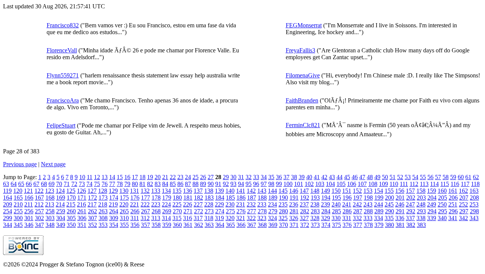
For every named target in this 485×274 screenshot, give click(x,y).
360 (177, 225)
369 (272, 225)
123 (49, 190)
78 (120, 184)
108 (372, 184)
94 (241, 184)
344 (7, 225)
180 (177, 197)
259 (60, 211)
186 (241, 197)
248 (421, 204)
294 (431, 211)
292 (410, 211)
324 (272, 218)
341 (452, 218)
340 (442, 218)
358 (156, 225)
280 (283, 211)
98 (271, 184)
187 (251, 197)
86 (180, 184)
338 (421, 218)
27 (211, 177)
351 (81, 225)
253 (474, 204)
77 (112, 184)
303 (50, 218)
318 (208, 218)
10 (82, 177)
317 (198, 218)
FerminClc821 (303, 125)
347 (39, 225)
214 (60, 204)
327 (304, 218)
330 (336, 218)
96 (256, 184)
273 (209, 211)
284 (325, 211)
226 (187, 204)
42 (324, 177)
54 (415, 177)
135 (176, 190)
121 (28, 190)
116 (455, 184)
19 (150, 177)
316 (187, 218)
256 (28, 211)
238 (314, 204)
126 (81, 190)
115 (444, 184)
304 (60, 218)
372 (304, 225)
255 (18, 211)
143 (261, 190)
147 (304, 190)
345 (18, 225)
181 (187, 197)
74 (89, 184)
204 (431, 197)
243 (367, 204)
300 (18, 218)
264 (113, 211)
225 (176, 204)
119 (7, 190)
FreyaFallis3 (300, 50)
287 (357, 211)
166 (28, 197)
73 (82, 184)
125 (70, 190)
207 (463, 197)
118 (475, 184)
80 (135, 184)
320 (230, 218)
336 (399, 218)
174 (113, 197)
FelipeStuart (61, 125)
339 (431, 218)
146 (293, 190)
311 (134, 218)
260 (71, 211)
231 (240, 204)
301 (28, 218)
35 (271, 177)
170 (71, 197)
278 (262, 211)
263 (103, 211)
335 (389, 218)
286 (347, 211)
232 (251, 204)
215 (70, 204)
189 (272, 197)
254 (7, 211)
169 (60, 197)
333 (367, 218)
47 (362, 177)
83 (158, 184)
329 (325, 218)
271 (187, 211)
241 (346, 204)
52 (400, 177)
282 (304, 211)
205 (442, 197)
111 (404, 184)
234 (272, 204)
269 (166, 211)
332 (357, 218)
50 (385, 177)
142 (251, 190)
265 (124, 211)
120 (17, 190)
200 (389, 197)
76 (105, 184)
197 (357, 197)
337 (410, 218)
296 (453, 211)
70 (59, 184)
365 (230, 225)
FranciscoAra (63, 100)
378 (368, 225)
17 (135, 177)
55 (423, 177)
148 (314, 190)
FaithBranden (302, 100)
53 (408, 177)
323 (261, 218)
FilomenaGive (303, 75)
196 (347, 197)
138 (208, 190)
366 (241, 225)
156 (399, 190)
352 (92, 225)
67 (36, 184)
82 (150, 184)
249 (431, 204)
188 (262, 197)
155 (389, 190)
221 (134, 204)
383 (421, 225)
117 (465, 184)
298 (474, 211)
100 (288, 184)
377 (357, 225)
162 (463, 190)
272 (198, 211)
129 (113, 190)
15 (120, 177)
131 (134, 190)
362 (198, 225)
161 (452, 190)
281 (294, 211)
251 (452, 204)
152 (357, 190)
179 (166, 197)
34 (264, 177)
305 (71, 218)
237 (304, 204)
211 (28, 204)
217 (92, 204)
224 (166, 204)
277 (251, 211)
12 (97, 177)
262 (92, 211)
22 (173, 177)
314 (166, 218)
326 (293, 218)
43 (332, 177)
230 (230, 204)
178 (156, 197)
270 (177, 211)
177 (145, 197)
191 (294, 197)
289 (378, 211)
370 (283, 225)
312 (145, 218)
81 (142, 184)
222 (145, 204)
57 (438, 177)
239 (325, 204)
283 (315, 211)
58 (446, 177)
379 (378, 225)
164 (7, 197)
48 (370, 177)
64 (14, 184)
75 (97, 184)
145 (283, 190)
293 (421, 211)
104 (330, 184)
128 (102, 190)
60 (461, 177)
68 (44, 184)
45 (347, 177)
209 (7, 204)
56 (430, 177)
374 (325, 225)
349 (60, 225)
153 (367, 190)
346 (28, 225)
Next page (53, 164)
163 (474, 190)
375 (336, 225)
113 (424, 184)
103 (319, 184)
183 (209, 197)
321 (240, 218)
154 (378, 190)
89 (203, 184)
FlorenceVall (62, 50)
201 (400, 197)
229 (219, 204)
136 (187, 190)
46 (355, 177)
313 (155, 218)
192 (304, 197)
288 (368, 211)
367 (251, 225)
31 (241, 177)
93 (233, 184)
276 (241, 211)
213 (49, 204)
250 (442, 204)
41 (317, 177)
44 (339, 177)
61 (468, 177)
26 (203, 177)
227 (198, 204)
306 (81, 218)
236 (293, 204)
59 (453, 177)
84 (165, 184)
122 (39, 190)
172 (92, 197)
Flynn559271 (63, 75)
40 (309, 177)
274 (219, 211)
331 (346, 218)
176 (134, 197)
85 (173, 184)
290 (389, 211)
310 (124, 218)
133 (155, 190)
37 (286, 177)
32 (249, 177)
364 (219, 225)
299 (7, 218)
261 (81, 211)
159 (431, 190)
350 (71, 225)
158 (421, 190)
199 (378, 197)
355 (124, 225)
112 (414, 184)
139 (219, 190)
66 (29, 184)
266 (134, 211)
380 (389, 225)
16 (127, 177)
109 (383, 184)
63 (6, 184)
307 (92, 218)
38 (294, 177)
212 (39, 204)
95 (249, 184)
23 (180, 177)
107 (362, 184)
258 (50, 211)
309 (113, 218)
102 (309, 184)
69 (51, 184)
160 (442, 190)
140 (230, 190)
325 (283, 218)
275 (230, 211)
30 (233, 177)
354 (113, 225)
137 (198, 190)
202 (410, 197)
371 (294, 225)
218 (102, 204)
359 (166, 225)
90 (211, 184)
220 (123, 204)
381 (400, 225)
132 (145, 190)
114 (434, 184)
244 (378, 204)
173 (103, 197)
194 (325, 197)
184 (219, 197)
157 (410, 190)
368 (262, 225)
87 (188, 184)
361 (187, 225)
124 (60, 190)
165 (18, 197)
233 (261, 204)
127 (92, 190)
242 (357, 204)
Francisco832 (63, 25)
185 (230, 197)
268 (156, 211)
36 (279, 177)
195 (336, 197)
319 (219, 218)
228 (208, 204)
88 (195, 184)
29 (226, 177)
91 (218, 184)
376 (347, 225)
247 (410, 204)
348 (50, 225)
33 (256, 177)
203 (421, 197)
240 (336, 204)
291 (400, 211)
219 (113, 204)
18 (142, 177)
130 (123, 190)
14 (112, 177)
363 (209, 225)
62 (476, 177)
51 (393, 177)
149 (325, 190)
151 (346, 190)
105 (341, 184)
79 (127, 184)
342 (463, 218)
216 (81, 204)
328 (314, 218)
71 (67, 184)
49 (377, 177)
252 (463, 204)
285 (336, 211)
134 (166, 190)
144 (272, 190)
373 (315, 225)
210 (18, 204)
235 (283, 204)
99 (279, 184)
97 (264, 184)
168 (50, 197)
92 (226, 184)
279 (272, 211)
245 (389, 204)
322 (251, 218)
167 (39, 197)
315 (176, 218)
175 (124, 197)
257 (39, 211)
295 (442, 211)
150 (336, 190)
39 (302, 177)
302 (39, 218)
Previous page (20, 164)
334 (378, 218)
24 (188, 177)
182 (198, 197)
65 (21, 184)
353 (103, 225)
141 (240, 190)
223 (155, 204)
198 (368, 197)
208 (474, 197)
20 (158, 177)
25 (195, 177)
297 (463, 211)
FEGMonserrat (304, 25)
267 (145, 211)
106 (351, 184)
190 (283, 197)
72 (74, 184)
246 (399, 204)
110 (394, 184)
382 (410, 225)
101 (298, 184)
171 (81, 197)
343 (474, 218)
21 (165, 177)
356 (134, 225)
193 (315, 197)
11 (89, 177)
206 (453, 197)
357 (145, 225)
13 (105, 177)
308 (103, 218)
